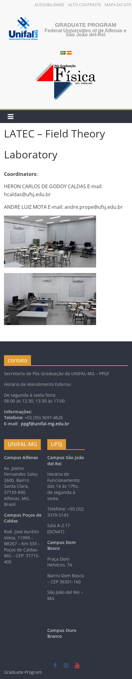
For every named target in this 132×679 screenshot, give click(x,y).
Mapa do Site (118, 4)
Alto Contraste (84, 4)
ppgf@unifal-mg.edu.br (45, 424)
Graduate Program (85, 25)
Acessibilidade (49, 4)
